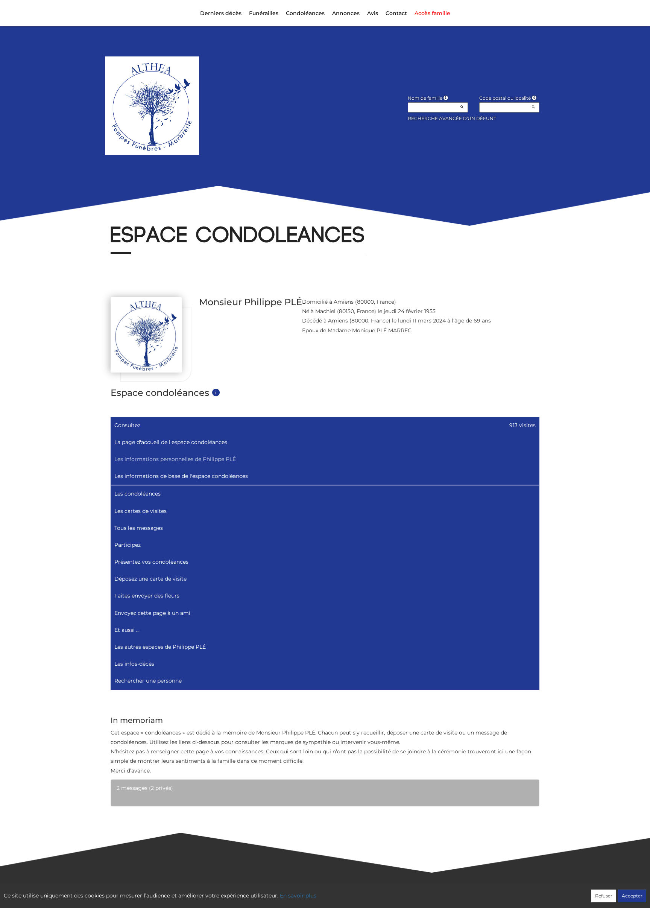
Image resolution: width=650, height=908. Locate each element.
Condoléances (305, 13)
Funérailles (263, 13)
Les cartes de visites (140, 511)
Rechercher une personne (148, 680)
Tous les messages (138, 528)
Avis (372, 13)
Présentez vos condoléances (151, 561)
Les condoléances (137, 493)
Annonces (346, 13)
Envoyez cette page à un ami (152, 613)
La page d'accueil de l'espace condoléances (170, 442)
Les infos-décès (134, 663)
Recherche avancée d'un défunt (452, 118)
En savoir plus (298, 895)
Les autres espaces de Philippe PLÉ (160, 646)
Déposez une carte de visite (150, 578)
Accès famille (432, 13)
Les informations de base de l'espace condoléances (181, 476)
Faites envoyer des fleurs (146, 595)
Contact (396, 13)
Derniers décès (220, 13)
